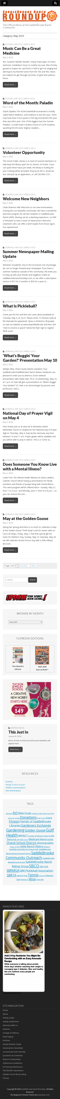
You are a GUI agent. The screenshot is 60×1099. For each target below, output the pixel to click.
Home (5, 1010)
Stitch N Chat (22, 875)
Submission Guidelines (12, 1063)
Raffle (23, 846)
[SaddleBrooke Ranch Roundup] (30, 14)
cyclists (17, 818)
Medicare (34, 839)
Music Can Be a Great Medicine (22, 51)
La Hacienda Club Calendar (14, 1051)
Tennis (33, 874)
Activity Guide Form (11, 1021)
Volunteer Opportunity (24, 152)
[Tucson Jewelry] (30, 699)
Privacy (6, 1078)
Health (12, 835)
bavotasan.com (43, 1095)
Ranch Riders (35, 846)
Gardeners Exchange (36, 825)
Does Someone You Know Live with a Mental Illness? (30, 466)
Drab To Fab (41, 818)
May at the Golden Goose (25, 518)
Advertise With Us (10, 1025)
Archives (9, 781)
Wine (32, 879)
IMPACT (23, 835)
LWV (18, 840)
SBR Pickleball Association (36, 870)
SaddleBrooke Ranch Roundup (33, 1089)
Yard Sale (40, 879)
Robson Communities (12, 1059)
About (5, 1014)
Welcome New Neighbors (26, 198)
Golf (50, 830)
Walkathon (24, 880)
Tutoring (42, 876)
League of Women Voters (38, 836)
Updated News (17, 728)
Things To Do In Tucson (15, 785)
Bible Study (24, 813)
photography (45, 843)
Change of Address (11, 1033)
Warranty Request (13, 790)
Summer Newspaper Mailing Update (28, 254)
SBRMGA (13, 870)
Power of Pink (15, 847)
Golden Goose (35, 830)
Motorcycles (46, 839)
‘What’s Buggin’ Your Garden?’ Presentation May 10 (30, 358)
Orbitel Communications (16, 787)
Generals (9, 148)
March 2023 (29, 44)
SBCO (34, 865)
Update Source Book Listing (14, 1074)
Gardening (15, 830)
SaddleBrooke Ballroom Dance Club (23, 849)
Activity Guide (8, 1018)
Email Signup (8, 1036)
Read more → (10, 84)
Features (9, 44)
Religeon (47, 847)
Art (15, 812)
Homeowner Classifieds (13, 1048)
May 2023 (18, 44)
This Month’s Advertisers (13, 1070)
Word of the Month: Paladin (28, 102)
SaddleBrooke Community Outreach (30, 855)
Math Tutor (24, 840)
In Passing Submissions (13, 1067)
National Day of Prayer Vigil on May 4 (27, 415)
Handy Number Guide (12, 1044)
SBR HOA (43, 866)
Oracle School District (21, 843)
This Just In (18, 732)
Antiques (9, 813)
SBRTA (11, 875)
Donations (28, 817)
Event (49, 817)
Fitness (14, 821)
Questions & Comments (13, 1055)
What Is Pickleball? (20, 306)
